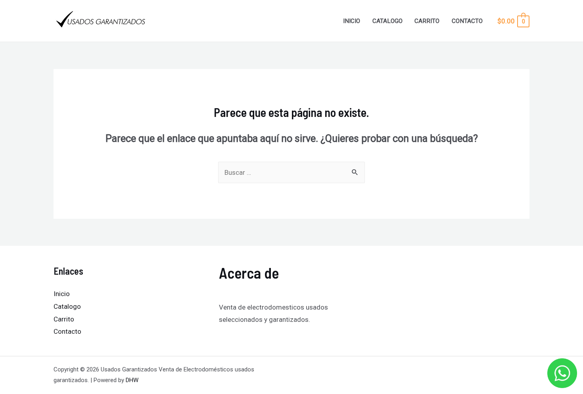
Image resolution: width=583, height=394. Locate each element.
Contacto (467, 21)
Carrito (426, 21)
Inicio (351, 21)
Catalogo (387, 21)
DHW (132, 380)
